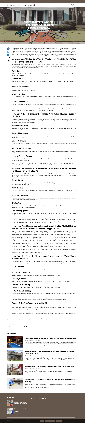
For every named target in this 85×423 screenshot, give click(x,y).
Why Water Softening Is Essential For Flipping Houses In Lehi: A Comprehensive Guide (49, 366)
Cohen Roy (35, 30)
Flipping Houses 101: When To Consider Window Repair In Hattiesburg (20, 410)
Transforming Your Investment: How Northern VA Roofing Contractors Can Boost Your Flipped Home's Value (50, 352)
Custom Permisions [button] (50, 420)
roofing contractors (43, 318)
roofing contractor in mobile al (13, 318)
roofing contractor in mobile (24, 318)
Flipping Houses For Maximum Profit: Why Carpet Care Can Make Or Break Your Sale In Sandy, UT (50, 380)
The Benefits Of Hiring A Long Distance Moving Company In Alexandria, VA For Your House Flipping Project (20, 402)
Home (25, 5)
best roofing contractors (53, 318)
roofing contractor (35, 318)
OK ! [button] (42, 420)
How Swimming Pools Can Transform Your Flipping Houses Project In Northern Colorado (50, 338)
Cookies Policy (36, 420)
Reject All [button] (58, 420)
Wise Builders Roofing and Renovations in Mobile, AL (38, 219)
